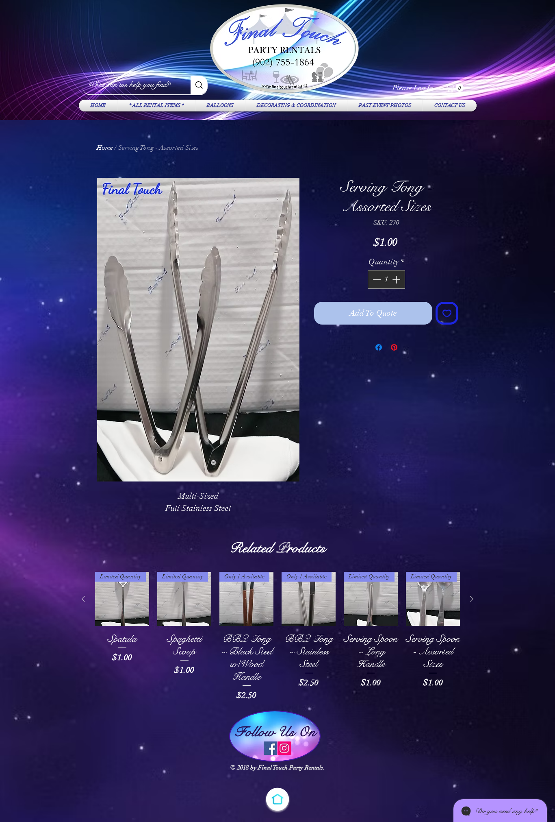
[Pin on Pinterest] (394, 347)
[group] (277, 636)
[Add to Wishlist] (447, 313)
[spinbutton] (386, 279)
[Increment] (397, 279)
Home (105, 148)
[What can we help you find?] (199, 85)
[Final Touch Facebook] (270, 748)
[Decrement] (376, 279)
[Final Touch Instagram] (284, 748)
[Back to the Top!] (277, 799)
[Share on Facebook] (379, 347)
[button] (456, 88)
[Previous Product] (83, 599)
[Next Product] (472, 599)
